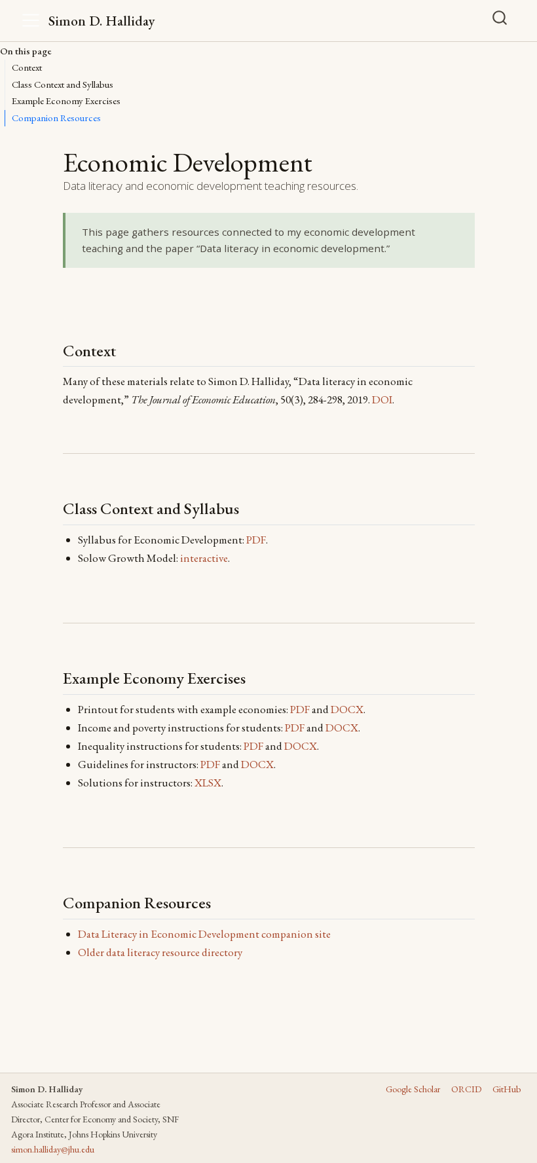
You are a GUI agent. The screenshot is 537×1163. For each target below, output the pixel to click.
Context (27, 67)
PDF (256, 539)
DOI (382, 399)
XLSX (207, 782)
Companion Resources (56, 117)
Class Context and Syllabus (62, 84)
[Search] (499, 17)
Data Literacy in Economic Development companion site (204, 934)
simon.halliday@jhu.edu (52, 1149)
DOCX (347, 709)
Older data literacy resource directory (160, 952)
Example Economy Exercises (66, 100)
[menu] (31, 20)
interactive (204, 558)
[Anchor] (126, 349)
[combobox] (504, 20)
